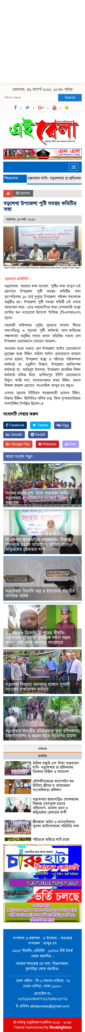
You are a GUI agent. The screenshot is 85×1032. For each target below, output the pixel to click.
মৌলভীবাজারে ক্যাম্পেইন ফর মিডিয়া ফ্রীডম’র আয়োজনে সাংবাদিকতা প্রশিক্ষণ (53, 785)
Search (70, 97)
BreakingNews (60, 1027)
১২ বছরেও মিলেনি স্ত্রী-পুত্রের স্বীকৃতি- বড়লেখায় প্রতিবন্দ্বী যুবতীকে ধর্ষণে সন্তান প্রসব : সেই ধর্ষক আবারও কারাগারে (38, 637)
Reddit (39, 434)
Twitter (42, 425)
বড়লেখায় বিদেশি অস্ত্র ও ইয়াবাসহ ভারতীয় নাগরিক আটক (40, 593)
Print (72, 444)
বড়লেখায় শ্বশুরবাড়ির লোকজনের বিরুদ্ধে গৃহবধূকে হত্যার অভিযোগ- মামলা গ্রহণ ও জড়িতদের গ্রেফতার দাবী (39, 544)
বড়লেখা (25, 193)
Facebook (16, 425)
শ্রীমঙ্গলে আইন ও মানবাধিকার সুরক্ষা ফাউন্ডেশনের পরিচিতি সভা (56, 824)
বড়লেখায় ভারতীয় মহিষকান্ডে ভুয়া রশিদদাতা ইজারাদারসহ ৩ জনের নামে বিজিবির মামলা (42, 733)
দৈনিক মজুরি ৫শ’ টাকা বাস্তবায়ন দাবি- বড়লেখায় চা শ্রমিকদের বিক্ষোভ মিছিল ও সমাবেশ (38, 498)
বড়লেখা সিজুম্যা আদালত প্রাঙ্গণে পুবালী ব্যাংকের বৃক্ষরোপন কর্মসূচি (37, 687)
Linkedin (15, 434)
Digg (65, 425)
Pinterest (48, 444)
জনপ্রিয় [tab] (42, 756)
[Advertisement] (42, 42)
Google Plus (20, 444)
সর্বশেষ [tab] (42, 749)
